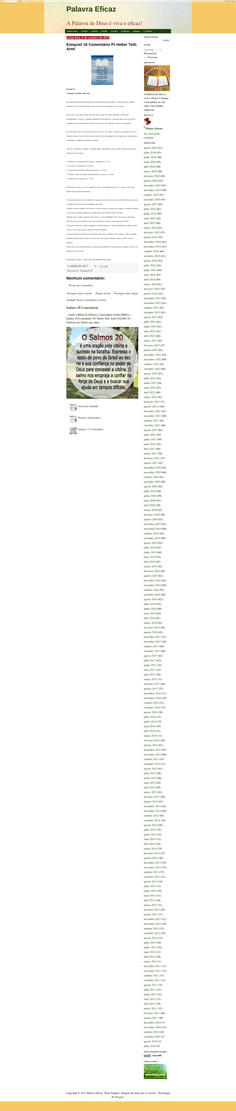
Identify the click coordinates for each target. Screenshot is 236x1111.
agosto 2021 (150, 430)
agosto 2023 (150, 317)
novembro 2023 (152, 303)
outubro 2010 (151, 1032)
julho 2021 (150, 434)
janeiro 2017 (151, 688)
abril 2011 (149, 1003)
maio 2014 (150, 839)
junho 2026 (150, 157)
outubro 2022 (151, 364)
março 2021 (150, 453)
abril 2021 (149, 448)
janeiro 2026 (151, 180)
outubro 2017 (151, 646)
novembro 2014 (152, 811)
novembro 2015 (152, 754)
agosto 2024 (150, 260)
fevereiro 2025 (152, 232)
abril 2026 (149, 166)
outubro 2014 (151, 815)
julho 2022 (150, 378)
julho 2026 (150, 152)
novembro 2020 (152, 472)
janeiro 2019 (151, 575)
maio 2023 (150, 331)
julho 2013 (150, 886)
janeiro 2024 (151, 293)
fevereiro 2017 (152, 684)
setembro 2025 (152, 199)
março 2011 (150, 1008)
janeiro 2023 (151, 350)
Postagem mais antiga (126, 293)
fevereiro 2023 (152, 345)
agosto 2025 (150, 204)
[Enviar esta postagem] (95, 265)
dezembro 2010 (152, 1022)
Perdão (104, 31)
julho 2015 (150, 773)
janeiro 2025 (151, 237)
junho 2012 (150, 947)
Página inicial (72, 31)
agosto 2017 (150, 655)
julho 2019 (150, 547)
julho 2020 (150, 491)
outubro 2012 (151, 928)
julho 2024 (150, 265)
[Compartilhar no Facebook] (105, 266)
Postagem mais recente (79, 293)
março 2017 (150, 679)
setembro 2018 (152, 594)
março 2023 (150, 340)
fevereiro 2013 (152, 909)
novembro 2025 (152, 190)
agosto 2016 (150, 712)
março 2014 (150, 848)
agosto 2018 (150, 599)
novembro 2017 (152, 641)
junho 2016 (150, 721)
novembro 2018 (152, 585)
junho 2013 (150, 891)
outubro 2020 (151, 477)
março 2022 (150, 397)
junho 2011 (150, 994)
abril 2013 (149, 900)
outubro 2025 (151, 195)
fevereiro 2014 (152, 853)
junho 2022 (150, 383)
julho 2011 (150, 989)
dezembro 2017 (152, 637)
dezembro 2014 (152, 806)
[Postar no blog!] (102, 266)
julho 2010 (150, 1046)
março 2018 (150, 622)
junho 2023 (150, 326)
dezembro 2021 (152, 411)
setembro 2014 (152, 820)
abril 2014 (149, 844)
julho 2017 (150, 660)
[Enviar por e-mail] (100, 266)
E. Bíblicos (148, 31)
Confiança (125, 31)
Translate (153, 57)
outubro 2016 (151, 702)
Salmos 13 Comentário (90, 429)
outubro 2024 (151, 251)
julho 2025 (150, 209)
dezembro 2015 (152, 749)
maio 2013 (150, 895)
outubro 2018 (151, 590)
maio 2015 (150, 782)
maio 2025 (150, 218)
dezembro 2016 (152, 693)
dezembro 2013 (152, 862)
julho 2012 (150, 942)
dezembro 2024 (152, 242)
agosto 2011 (150, 985)
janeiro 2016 (151, 745)
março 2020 (150, 510)
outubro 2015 (151, 759)
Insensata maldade (88, 406)
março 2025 (150, 227)
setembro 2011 (152, 980)
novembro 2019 (152, 528)
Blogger (119, 1097)
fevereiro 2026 (152, 176)
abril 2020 (149, 505)
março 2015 (150, 792)
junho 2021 (150, 439)
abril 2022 (149, 392)
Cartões (94, 31)
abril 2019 (149, 561)
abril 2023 (149, 336)
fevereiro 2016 (152, 740)
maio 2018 (150, 613)
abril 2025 (149, 223)
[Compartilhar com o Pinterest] (107, 266)
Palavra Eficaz (91, 9)
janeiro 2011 (151, 1018)
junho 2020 (150, 495)
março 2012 (150, 961)
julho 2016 (150, 717)
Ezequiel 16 (86, 270)
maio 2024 (150, 274)
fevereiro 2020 (152, 514)
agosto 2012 (150, 938)
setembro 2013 (152, 876)
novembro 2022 (152, 359)
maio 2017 (150, 670)
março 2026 (150, 171)
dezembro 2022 (152, 354)
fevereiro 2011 (152, 1013)
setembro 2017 (152, 651)
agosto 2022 (150, 373)
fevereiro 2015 (152, 796)
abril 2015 (149, 787)
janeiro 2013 (151, 914)
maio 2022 (150, 387)
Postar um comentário (81, 285)
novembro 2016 (152, 698)
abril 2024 (149, 279)
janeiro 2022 (151, 406)
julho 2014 (150, 829)
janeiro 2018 (151, 632)
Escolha (114, 31)
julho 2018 (150, 604)
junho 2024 (150, 270)
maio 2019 (150, 557)
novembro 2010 (152, 1027)
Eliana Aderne (154, 128)
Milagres (136, 31)
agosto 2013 (150, 881)
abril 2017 (149, 674)
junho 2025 (150, 213)
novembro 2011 (152, 970)
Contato (84, 31)
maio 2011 (150, 999)
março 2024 (150, 284)
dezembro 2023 (152, 298)
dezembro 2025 (152, 185)
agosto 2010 (150, 1041)
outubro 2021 (151, 420)
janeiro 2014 (151, 858)
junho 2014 (150, 834)
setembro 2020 (152, 481)
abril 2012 (149, 956)
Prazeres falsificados (89, 417)
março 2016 (150, 735)
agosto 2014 (150, 825)
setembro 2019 (152, 538)
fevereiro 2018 (152, 627)
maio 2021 (150, 444)
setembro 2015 (152, 764)
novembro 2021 (152, 416)
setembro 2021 (152, 425)
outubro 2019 (151, 533)
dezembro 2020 (152, 467)
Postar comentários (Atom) (91, 300)
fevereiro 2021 (152, 458)
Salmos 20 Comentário (82, 307)
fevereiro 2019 (152, 571)
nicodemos (151, 1093)
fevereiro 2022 (152, 401)
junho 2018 (150, 608)
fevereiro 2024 (152, 289)
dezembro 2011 (152, 966)
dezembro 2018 (152, 580)
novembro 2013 (152, 867)
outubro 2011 (151, 975)
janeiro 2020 (151, 519)
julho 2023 (150, 321)
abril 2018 (149, 618)
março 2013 (150, 905)
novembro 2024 (152, 246)
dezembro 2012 (152, 919)
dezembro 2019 (152, 524)
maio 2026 (150, 162)
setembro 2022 (152, 369)
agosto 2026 (150, 147)
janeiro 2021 (151, 463)
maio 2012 (150, 952)
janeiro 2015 (151, 801)
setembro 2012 (152, 933)
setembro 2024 (152, 256)
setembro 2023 (152, 312)
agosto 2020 (150, 486)
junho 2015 (150, 778)
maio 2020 (150, 500)
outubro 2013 (151, 872)
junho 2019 (150, 552)
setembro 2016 (152, 707)
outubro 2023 (151, 307)
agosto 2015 (150, 768)
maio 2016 (150, 726)
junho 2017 (150, 665)
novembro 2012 (152, 923)
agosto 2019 (150, 543)
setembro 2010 (152, 1036)
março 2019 (150, 566)
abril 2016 (149, 731)
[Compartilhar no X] (104, 266)
